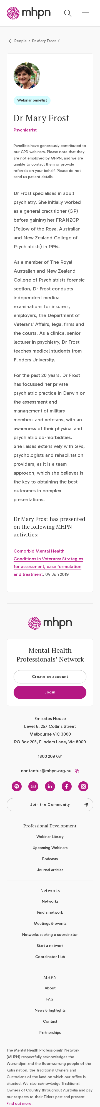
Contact (50, 1021)
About (50, 988)
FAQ (50, 999)
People (20, 41)
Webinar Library (50, 836)
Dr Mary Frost (44, 41)
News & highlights (50, 1010)
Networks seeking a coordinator (50, 934)
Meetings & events (50, 923)
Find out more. (19, 1103)
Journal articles (50, 870)
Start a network (50, 945)
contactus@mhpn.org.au (46, 770)
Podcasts (50, 859)
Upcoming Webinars (50, 847)
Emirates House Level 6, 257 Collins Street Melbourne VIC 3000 (50, 726)
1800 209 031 (50, 756)
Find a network (50, 912)
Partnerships (50, 1032)
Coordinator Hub (50, 956)
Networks (50, 901)
